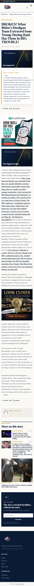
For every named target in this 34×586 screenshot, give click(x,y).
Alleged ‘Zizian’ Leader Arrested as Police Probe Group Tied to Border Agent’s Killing (21, 14)
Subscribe (18, 519)
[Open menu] (31, 7)
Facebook (5, 108)
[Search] (27, 7)
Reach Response (20, 584)
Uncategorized (6, 20)
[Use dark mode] (31, 1)
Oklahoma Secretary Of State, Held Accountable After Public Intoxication (16, 486)
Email (10, 108)
